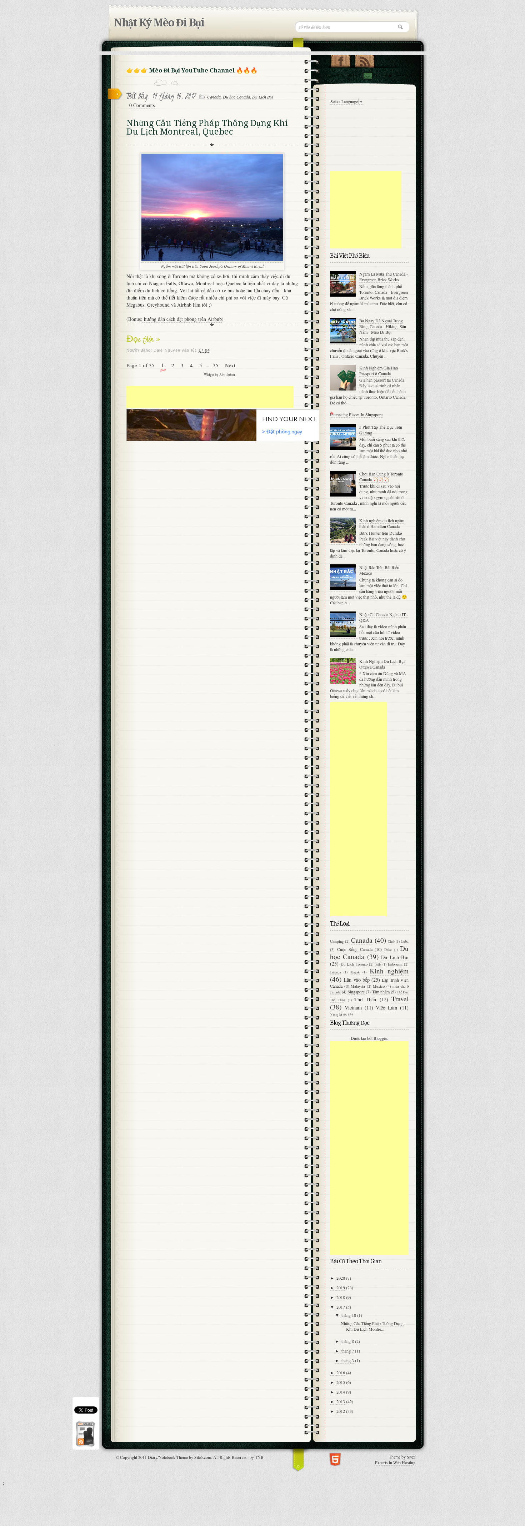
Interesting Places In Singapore (356, 414)
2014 (341, 1392)
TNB (259, 1457)
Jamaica (335, 972)
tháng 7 (348, 1351)
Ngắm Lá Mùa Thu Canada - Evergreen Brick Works (383, 276)
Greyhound (158, 304)
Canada (214, 97)
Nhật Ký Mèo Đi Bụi (159, 22)
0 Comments (142, 105)
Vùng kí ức (338, 1014)
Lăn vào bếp (357, 979)
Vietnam (353, 1007)
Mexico (379, 986)
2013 (341, 1401)
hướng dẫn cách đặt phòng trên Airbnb (182, 319)
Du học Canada (236, 97)
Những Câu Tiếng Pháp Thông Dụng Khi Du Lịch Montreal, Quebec (207, 127)
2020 (341, 1278)
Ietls (378, 964)
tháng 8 (348, 1341)
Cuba (405, 941)
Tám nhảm (381, 991)
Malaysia (358, 986)
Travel (400, 998)
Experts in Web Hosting (395, 1462)
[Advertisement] (210, 397)
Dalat (388, 949)
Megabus (135, 304)
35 (216, 365)
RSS (364, 59)
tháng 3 (348, 1360)
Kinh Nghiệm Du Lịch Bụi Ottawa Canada (382, 664)
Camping (337, 941)
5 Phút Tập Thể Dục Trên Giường (380, 429)
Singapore (356, 991)
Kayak (355, 972)
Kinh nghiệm (389, 970)
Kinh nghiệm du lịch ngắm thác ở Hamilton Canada (381, 523)
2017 (341, 1307)
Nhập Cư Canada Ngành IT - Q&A (383, 617)
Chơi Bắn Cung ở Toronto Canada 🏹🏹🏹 (381, 476)
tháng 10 (349, 1315)
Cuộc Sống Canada (354, 949)
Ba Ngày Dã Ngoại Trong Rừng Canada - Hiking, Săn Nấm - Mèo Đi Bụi (382, 326)
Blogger (380, 1038)
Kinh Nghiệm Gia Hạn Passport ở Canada (378, 370)
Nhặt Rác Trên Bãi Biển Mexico (379, 570)
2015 (341, 1382)
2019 (341, 1287)
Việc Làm (386, 1007)
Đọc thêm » (143, 339)
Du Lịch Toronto (354, 964)
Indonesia (395, 964)
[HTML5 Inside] (335, 1458)
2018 (341, 1297)
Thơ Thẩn (365, 999)
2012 (341, 1411)
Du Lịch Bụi (262, 97)
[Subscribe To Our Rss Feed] (85, 1446)
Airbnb (184, 304)
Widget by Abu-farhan (219, 374)
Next (230, 365)
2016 (341, 1372)
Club (391, 941)
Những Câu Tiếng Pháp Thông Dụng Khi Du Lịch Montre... (372, 1326)
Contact (367, 76)
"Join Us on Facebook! (340, 59)
